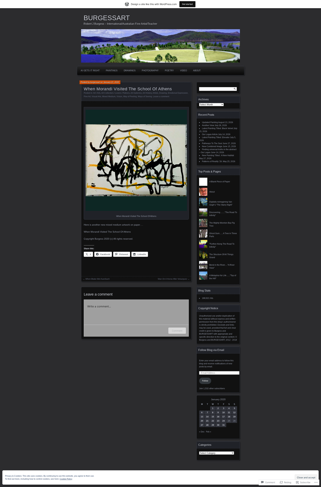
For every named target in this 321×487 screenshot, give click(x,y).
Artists (155, 93)
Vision (119, 96)
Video (183, 70)
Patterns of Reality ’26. (212, 161)
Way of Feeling (130, 96)
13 (202, 417)
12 (234, 412)
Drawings (130, 70)
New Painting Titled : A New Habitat (218, 155)
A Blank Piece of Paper (219, 181)
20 (202, 421)
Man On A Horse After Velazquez (172, 279)
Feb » (208, 432)
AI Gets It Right (90, 70)
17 (223, 417)
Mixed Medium (109, 96)
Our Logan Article (210, 134)
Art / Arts (96, 93)
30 (218, 425)
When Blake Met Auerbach (97, 279)
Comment (177, 330)
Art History (147, 93)
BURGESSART (107, 18)
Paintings (112, 70)
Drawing (163, 93)
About (197, 70)
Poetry (169, 70)
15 (213, 417)
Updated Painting (210, 122)
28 (207, 425)
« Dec (201, 432)
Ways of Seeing (145, 96)
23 (218, 421)
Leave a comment (161, 96)
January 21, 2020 (111, 82)
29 (213, 425)
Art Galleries (136, 93)
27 (202, 425)
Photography (150, 70)
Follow (205, 381)
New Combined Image (212, 146)
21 (207, 421)
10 (223, 412)
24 (223, 421)
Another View (208, 125)
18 (229, 417)
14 (207, 417)
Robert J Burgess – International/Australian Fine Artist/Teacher (120, 23)
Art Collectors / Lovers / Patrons (115, 93)
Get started (187, 4)
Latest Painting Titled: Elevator (216, 137)
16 (218, 417)
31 (223, 425)
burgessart (95, 82)
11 (229, 412)
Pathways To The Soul (212, 143)
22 (213, 421)
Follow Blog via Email (211, 350)
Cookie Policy (66, 479)
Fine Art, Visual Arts (92, 96)
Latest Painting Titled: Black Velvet (217, 128)
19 (234, 417)
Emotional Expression (178, 93)
